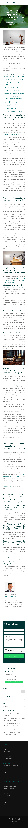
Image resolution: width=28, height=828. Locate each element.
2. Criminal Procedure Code (12, 87)
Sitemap (23, 824)
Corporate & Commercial (9, 788)
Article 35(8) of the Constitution (11, 134)
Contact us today (7, 486)
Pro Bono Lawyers (7, 751)
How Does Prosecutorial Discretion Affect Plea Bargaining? (15, 100)
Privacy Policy (12, 824)
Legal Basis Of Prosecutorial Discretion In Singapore (14, 83)
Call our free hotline (14, 682)
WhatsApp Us (6, 804)
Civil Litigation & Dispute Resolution (11, 765)
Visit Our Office (7, 809)
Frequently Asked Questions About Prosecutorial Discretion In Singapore (14, 97)
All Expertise (6, 776)
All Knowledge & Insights (9, 795)
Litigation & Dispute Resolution (10, 786)
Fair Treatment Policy (8, 758)
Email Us (5, 802)
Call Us (5, 807)
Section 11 (5, 320)
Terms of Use (6, 824)
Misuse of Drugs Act (14, 385)
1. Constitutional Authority (11, 85)
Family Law (6, 774)
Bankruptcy (6, 772)
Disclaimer (18, 824)
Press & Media (7, 753)
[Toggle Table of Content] (22, 74)
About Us (5, 749)
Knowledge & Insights (14, 24)
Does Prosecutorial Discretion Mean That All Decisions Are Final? (15, 107)
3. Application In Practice (12, 88)
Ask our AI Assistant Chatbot (9, 784)
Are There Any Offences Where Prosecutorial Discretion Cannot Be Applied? (15, 104)
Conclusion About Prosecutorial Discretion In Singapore (14, 94)
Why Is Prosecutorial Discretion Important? (14, 80)
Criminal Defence (7, 770)
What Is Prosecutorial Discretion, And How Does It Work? (14, 77)
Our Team (6, 747)
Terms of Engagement (8, 756)
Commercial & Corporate (9, 767)
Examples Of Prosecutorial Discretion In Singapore (14, 91)
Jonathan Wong (10, 22)
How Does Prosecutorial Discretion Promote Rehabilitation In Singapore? (15, 110)
